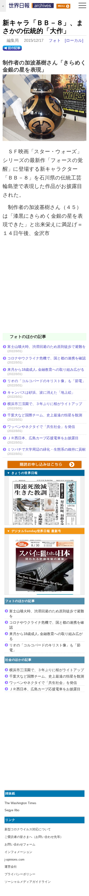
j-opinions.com (14, 859)
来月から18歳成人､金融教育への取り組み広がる (45, 369)
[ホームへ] (31, 6)
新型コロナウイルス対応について (28, 829)
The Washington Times (20, 803)
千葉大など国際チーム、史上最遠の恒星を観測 (44, 415)
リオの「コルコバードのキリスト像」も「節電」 (46, 381)
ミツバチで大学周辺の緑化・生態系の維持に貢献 (46, 449)
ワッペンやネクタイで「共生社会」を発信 (41, 427)
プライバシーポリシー (20, 874)
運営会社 (11, 866)
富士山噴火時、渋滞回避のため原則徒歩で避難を (46, 347)
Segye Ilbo (12, 810)
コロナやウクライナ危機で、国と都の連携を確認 (46, 358)
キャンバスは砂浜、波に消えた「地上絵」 (41, 392)
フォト (55, 40)
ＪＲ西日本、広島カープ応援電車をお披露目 (43, 438)
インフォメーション (18, 852)
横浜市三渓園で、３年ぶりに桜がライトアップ (46, 404)
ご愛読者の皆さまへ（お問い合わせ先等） (34, 837)
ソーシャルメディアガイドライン (28, 881)
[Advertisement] (44, 288)
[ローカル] (74, 40)
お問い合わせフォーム (20, 844)
